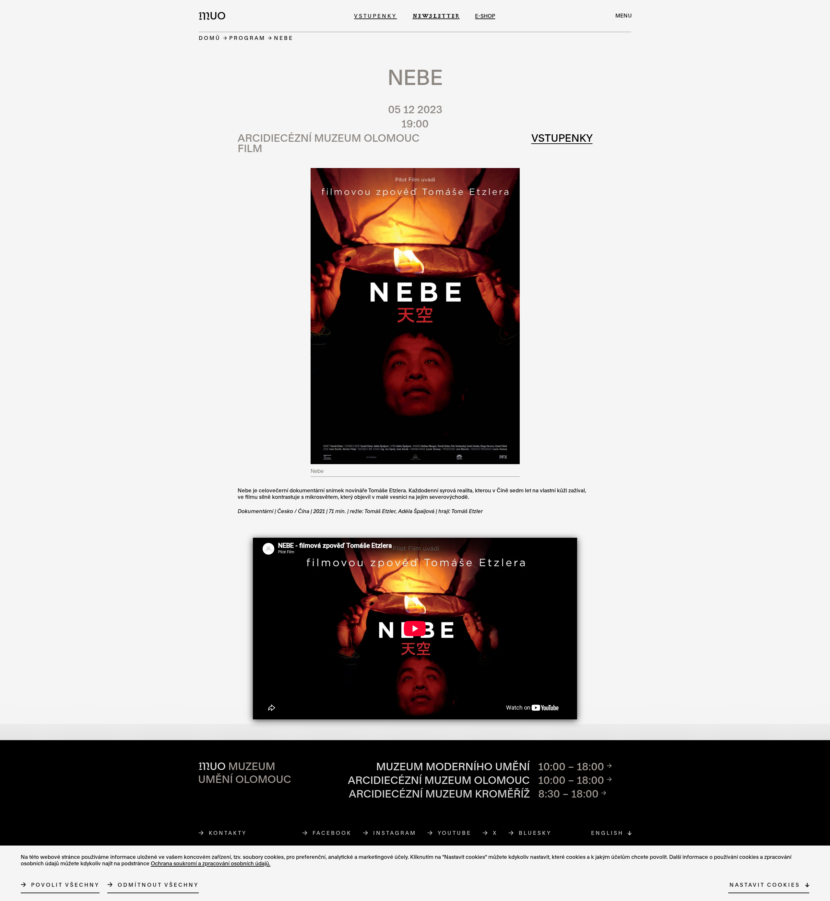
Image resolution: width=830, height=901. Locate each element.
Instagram (395, 833)
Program (247, 38)
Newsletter (435, 16)
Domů (210, 38)
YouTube (455, 833)
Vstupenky (375, 16)
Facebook (332, 833)
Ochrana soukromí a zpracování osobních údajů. (210, 863)
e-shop (485, 16)
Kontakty (228, 833)
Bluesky (535, 833)
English (607, 833)
